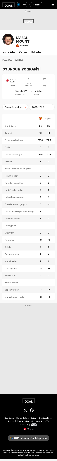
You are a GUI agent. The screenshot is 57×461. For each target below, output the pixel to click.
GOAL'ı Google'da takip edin (30, 437)
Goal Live (24, 425)
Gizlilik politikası (45, 418)
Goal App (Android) (25, 421)
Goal (17, 450)
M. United (24, 46)
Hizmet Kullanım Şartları (26, 418)
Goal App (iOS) (42, 421)
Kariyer (11, 421)
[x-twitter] (25, 411)
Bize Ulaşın (9, 418)
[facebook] (31, 411)
